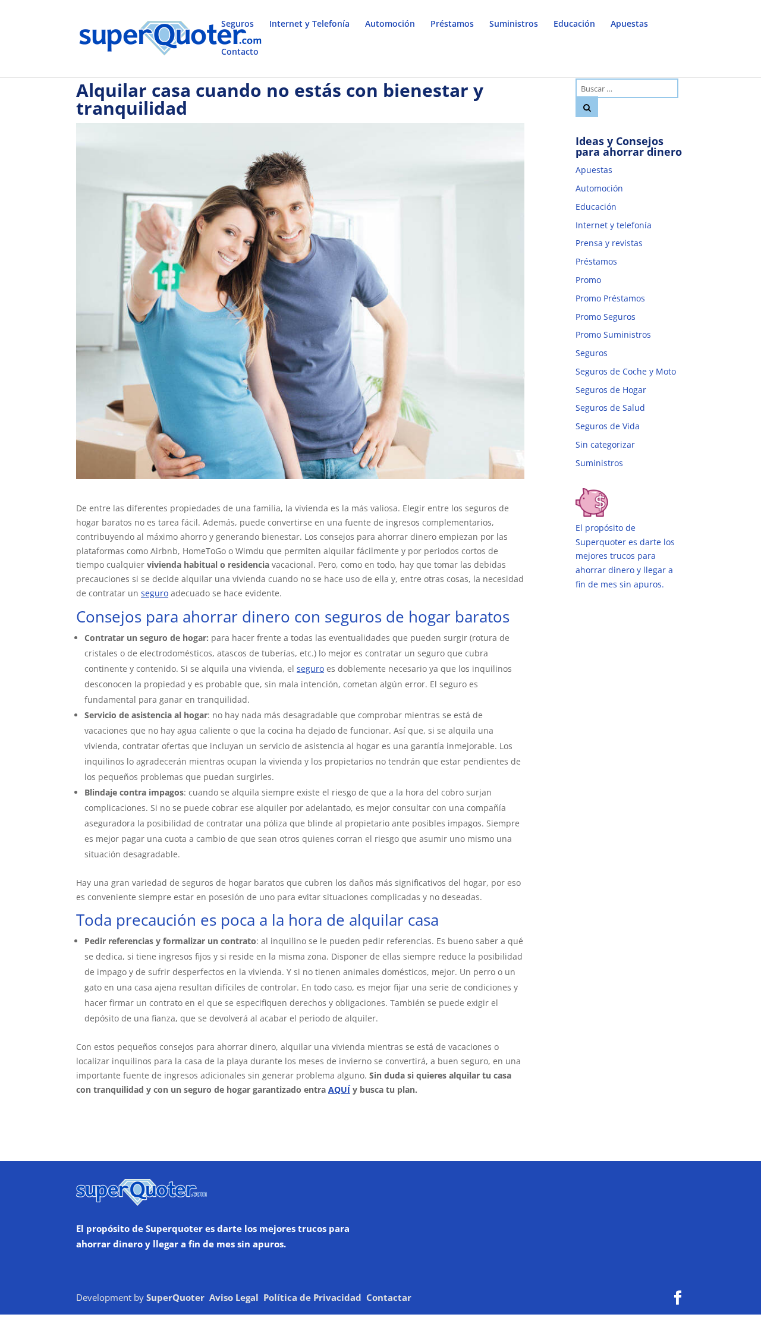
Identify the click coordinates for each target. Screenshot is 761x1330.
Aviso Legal (234, 1297)
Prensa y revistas (609, 243)
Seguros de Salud (610, 407)
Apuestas (629, 24)
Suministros (513, 24)
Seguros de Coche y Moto (626, 371)
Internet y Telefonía (309, 24)
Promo (588, 279)
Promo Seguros (606, 316)
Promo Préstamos (610, 298)
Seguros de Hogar (611, 389)
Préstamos (452, 24)
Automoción (390, 24)
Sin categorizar (605, 444)
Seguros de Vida (608, 426)
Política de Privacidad (312, 1297)
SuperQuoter (175, 1297)
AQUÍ (339, 1089)
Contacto (240, 52)
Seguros (237, 24)
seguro (154, 593)
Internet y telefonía (614, 225)
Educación (574, 24)
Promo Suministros (613, 334)
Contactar (388, 1297)
